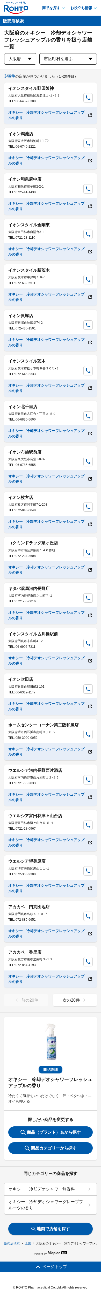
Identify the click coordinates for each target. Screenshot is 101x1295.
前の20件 (29, 1000)
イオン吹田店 (20, 679)
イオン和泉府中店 (24, 179)
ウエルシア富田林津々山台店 (35, 816)
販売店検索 (12, 1243)
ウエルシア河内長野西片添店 (35, 770)
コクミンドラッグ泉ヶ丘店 (33, 543)
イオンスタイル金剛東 (29, 225)
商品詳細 (50, 1069)
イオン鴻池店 (20, 134)
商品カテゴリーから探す (54, 1148)
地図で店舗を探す (53, 1229)
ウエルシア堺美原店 (27, 861)
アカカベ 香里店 (24, 952)
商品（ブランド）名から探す (54, 1132)
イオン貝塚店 (20, 315)
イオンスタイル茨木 (27, 361)
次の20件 (71, 1000)
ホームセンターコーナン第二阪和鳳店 (43, 725)
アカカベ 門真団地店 (29, 907)
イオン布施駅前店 (24, 452)
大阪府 (15, 59)
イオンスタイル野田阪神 (31, 88)
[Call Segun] (88, 97)
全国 (28, 1243)
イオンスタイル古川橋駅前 (33, 634)
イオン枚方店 (20, 497)
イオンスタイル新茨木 (29, 270)
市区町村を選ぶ (58, 59)
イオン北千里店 (22, 406)
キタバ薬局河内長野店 (29, 588)
